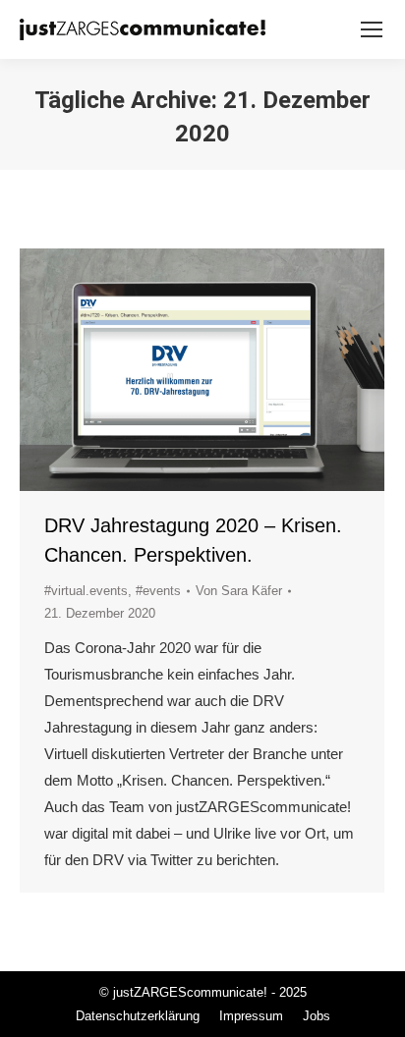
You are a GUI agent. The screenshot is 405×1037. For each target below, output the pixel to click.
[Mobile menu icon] (371, 29)
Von (239, 590)
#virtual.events (86, 590)
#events (158, 590)
